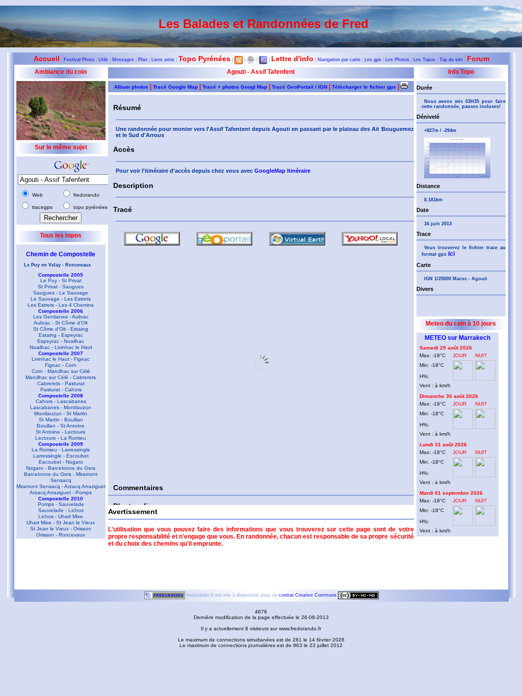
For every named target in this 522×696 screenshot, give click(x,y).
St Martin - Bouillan (61, 419)
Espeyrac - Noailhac (60, 341)
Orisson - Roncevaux (60, 535)
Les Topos (424, 59)
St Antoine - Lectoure (61, 432)
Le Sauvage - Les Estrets (61, 299)
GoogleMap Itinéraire (282, 171)
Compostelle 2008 (60, 395)
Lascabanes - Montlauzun (60, 407)
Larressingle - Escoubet (61, 456)
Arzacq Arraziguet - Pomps (61, 492)
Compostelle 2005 (60, 275)
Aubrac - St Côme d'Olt (61, 323)
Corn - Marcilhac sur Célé (61, 371)
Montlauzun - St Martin (60, 413)
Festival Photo (79, 59)
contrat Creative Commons (308, 595)
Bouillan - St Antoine (61, 426)
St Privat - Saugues (61, 286)
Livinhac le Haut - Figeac (61, 359)
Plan (142, 59)
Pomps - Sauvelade (61, 504)
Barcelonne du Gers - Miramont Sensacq (60, 477)
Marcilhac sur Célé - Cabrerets (60, 377)
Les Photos (397, 59)
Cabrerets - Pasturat (61, 383)
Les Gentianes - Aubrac (61, 316)
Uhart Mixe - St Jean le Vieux (61, 522)
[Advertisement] (57, 567)
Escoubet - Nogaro (61, 462)
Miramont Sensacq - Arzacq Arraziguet (61, 486)
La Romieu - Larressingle (61, 449)
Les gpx (372, 59)
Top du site (451, 59)
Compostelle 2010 (60, 498)
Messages (123, 59)
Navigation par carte (339, 59)
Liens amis (162, 59)
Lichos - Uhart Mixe (60, 516)
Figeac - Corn (60, 365)
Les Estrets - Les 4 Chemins (61, 305)
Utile (103, 59)
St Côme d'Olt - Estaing (60, 329)
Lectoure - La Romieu (60, 438)
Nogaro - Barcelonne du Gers (60, 468)
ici (451, 253)
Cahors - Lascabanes (61, 401)
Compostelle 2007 (60, 353)
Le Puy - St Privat (61, 280)
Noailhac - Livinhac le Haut (61, 347)
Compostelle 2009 (60, 444)
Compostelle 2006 (60, 311)
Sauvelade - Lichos (61, 510)
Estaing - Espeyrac (61, 335)
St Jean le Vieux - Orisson (60, 528)
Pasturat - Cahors (61, 389)
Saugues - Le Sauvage (60, 293)
